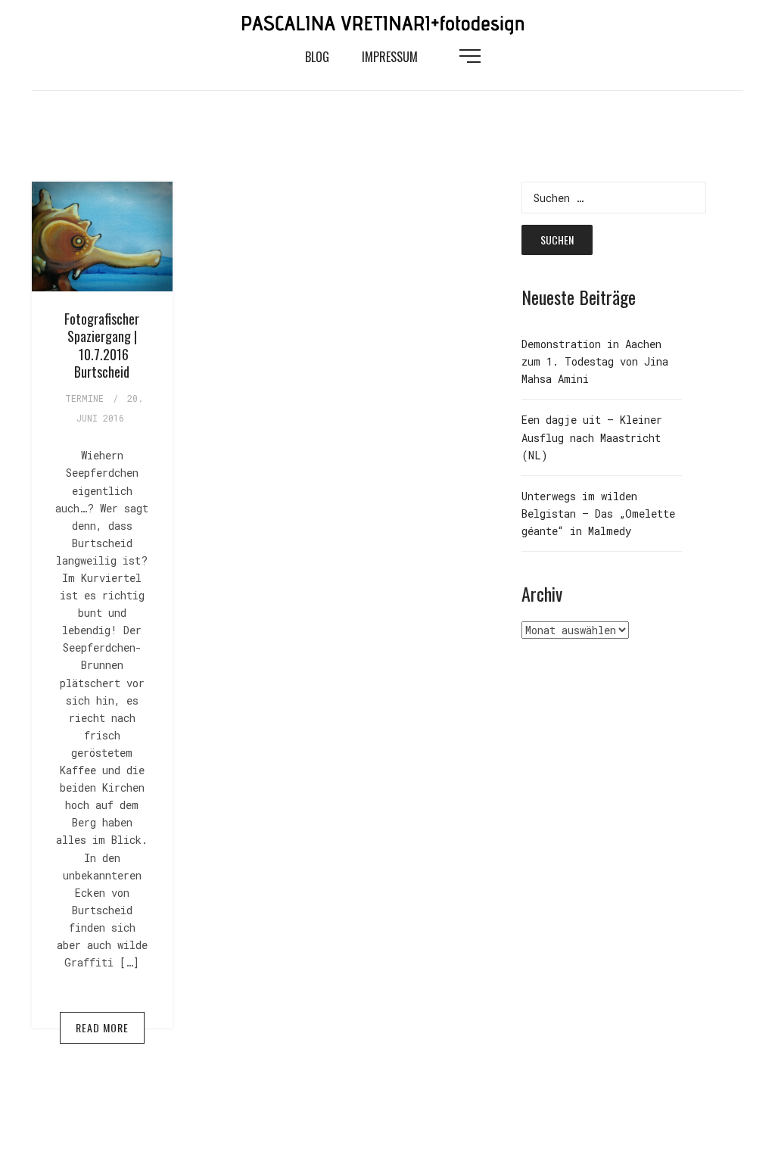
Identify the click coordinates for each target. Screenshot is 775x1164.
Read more (102, 1027)
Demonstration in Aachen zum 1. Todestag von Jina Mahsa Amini (594, 361)
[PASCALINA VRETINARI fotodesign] (387, 21)
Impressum (390, 57)
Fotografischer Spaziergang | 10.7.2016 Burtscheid (101, 345)
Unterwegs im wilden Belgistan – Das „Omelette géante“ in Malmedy (598, 513)
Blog (317, 57)
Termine (84, 398)
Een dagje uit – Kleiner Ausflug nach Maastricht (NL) (591, 437)
